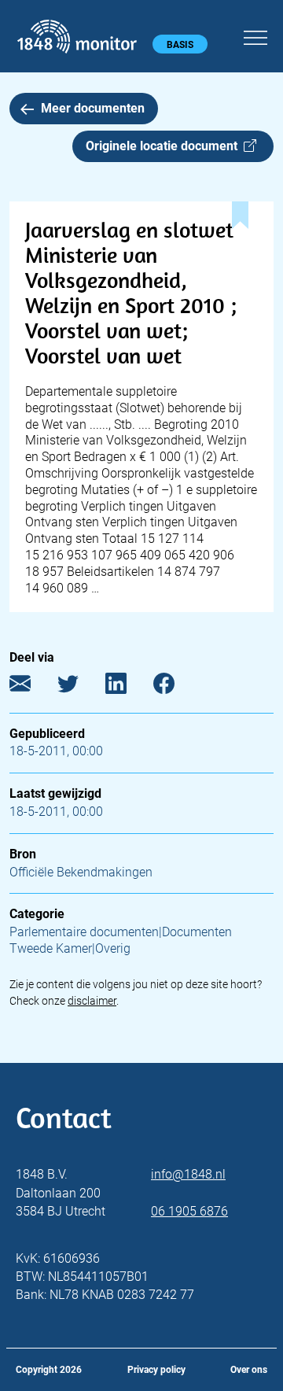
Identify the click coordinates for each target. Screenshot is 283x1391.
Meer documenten (93, 108)
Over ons (248, 1369)
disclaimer (92, 1000)
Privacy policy (156, 1369)
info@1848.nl (188, 1174)
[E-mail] (31, 686)
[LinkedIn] (127, 686)
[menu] (255, 35)
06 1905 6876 (189, 1211)
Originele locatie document (165, 145)
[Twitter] (79, 686)
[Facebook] (175, 686)
